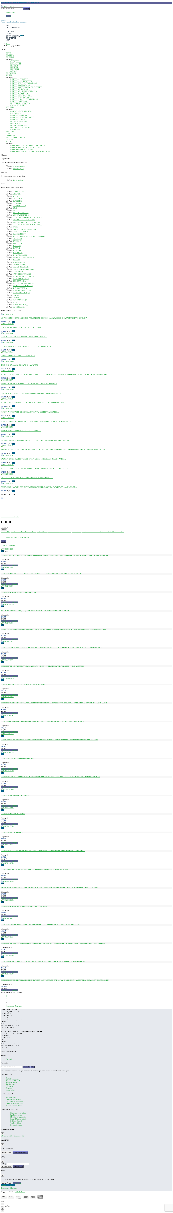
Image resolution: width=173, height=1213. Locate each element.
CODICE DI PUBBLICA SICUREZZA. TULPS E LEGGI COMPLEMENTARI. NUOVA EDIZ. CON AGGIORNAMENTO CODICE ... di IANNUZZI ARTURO (50, 777)
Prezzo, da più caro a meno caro (88, 532)
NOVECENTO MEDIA (22, 290)
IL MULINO (18, 253)
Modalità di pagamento (18, 1117)
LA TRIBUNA (19, 264)
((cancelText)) (6, 1152)
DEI (15, 208)
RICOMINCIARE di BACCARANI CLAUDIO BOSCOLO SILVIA (24, 337)
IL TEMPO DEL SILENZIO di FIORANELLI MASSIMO (21, 327)
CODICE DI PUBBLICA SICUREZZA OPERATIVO (17, 758)
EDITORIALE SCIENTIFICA (24, 220)
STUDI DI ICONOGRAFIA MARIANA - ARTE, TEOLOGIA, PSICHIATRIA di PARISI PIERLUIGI (35, 440)
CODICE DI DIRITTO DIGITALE (12, 832)
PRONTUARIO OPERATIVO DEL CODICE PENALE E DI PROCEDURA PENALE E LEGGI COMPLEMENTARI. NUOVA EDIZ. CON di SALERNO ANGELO (51, 888)
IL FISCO (17, 250)
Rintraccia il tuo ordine (18, 1113)
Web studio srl (20, 1192)
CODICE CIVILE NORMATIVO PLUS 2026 (15, 795)
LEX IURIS (18, 272)
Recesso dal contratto (8, 1185)
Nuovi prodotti (11, 1084)
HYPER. (16, 248)
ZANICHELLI (19, 307)
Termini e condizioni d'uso (14, 1103)
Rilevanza (28, 532)
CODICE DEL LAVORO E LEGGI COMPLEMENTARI (18, 592)
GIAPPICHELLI (19, 234)
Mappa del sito (10, 1090)
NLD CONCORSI (20, 288)
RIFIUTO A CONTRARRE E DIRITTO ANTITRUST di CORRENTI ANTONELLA (30, 412)
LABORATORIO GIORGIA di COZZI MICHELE (18, 356)
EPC (15, 227)
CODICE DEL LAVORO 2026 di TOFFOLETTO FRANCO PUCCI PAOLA (24, 906)
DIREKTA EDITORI (21, 215)
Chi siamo (9, 1078)
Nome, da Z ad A (49, 532)
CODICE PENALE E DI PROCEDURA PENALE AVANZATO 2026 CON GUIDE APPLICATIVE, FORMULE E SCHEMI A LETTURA (43, 961)
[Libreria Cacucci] (7, 6)
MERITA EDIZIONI (21, 279)
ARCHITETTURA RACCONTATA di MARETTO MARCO (21, 431)
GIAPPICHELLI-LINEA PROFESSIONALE (29, 236)
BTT (15, 196)
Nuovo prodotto (19, 180)
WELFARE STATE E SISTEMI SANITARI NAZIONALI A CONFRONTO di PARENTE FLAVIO (34, 468)
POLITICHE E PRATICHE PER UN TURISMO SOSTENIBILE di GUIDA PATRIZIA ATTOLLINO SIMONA (39, 487)
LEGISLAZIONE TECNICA (24, 269)
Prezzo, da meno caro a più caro (66, 532)
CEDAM (17, 203)
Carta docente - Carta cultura (15, 1101)
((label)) (3, 1164)
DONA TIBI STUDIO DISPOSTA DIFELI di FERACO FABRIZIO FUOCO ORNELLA (31, 393)
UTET (16, 302)
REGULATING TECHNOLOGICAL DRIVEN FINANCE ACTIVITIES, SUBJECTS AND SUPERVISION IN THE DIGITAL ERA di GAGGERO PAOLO (54, 374)
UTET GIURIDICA (20, 305)
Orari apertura (10, 517)
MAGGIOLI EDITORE (22, 274)
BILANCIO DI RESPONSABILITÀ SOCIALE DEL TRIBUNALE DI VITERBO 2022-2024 (32, 402)
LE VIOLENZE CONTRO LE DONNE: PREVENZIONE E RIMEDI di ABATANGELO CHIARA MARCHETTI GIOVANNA (44, 318)
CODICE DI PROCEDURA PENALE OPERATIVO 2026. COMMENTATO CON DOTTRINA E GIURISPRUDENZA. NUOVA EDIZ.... (43, 851)
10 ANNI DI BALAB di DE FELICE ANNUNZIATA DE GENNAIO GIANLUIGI (29, 384)
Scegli (4, 530)
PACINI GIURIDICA (21, 293)
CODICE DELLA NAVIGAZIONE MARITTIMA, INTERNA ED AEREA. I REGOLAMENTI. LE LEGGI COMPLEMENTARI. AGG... (43, 924)
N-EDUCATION (19, 281)
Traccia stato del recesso (9, 1188)
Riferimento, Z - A (118, 532)
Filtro (3, 541)
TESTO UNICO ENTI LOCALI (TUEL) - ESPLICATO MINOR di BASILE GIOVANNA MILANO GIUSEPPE (35, 611)
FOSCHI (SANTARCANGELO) (24, 229)
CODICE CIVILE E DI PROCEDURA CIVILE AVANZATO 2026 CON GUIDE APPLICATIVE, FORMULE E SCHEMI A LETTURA (42, 666)
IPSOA (16, 260)
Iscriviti (26, 1067)
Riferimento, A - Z (105, 532)
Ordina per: (5, 527)
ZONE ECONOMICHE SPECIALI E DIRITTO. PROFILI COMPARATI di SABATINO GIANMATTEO (36, 421)
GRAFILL (17, 243)
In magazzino (19, 166)
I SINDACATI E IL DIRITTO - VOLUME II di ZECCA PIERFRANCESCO (27, 346)
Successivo (14, 1006)
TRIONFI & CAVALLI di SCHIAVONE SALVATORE (19, 365)
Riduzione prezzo (11, 1082)
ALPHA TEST (18, 191)
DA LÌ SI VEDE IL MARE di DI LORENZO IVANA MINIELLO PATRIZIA (27, 478)
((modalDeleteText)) (20, 1152)
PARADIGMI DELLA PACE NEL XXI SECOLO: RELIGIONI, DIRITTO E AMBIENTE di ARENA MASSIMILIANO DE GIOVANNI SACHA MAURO (53, 449)
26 (6, 1004)
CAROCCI (17, 201)
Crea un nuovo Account (13, 1099)
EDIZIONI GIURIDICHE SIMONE (26, 222)
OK (32, 1067)
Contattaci (9, 1088)
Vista (2, 534)
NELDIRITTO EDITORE (23, 283)
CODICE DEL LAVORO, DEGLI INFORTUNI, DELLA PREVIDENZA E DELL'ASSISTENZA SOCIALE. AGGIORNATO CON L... (42, 574)
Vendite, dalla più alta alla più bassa (13, 532)
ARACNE (16, 194)
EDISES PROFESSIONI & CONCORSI (27, 217)
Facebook (9, 1059)
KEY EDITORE (19, 262)
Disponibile (18, 169)
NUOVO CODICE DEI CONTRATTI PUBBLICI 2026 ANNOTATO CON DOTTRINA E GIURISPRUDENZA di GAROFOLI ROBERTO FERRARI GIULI (49, 740)
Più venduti (9, 1086)
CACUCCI (17, 199)
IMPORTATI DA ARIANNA (23, 257)
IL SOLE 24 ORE (20, 255)
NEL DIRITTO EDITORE (23, 286)
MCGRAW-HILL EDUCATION (24, 276)
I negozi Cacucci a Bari (18, 1119)
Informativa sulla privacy (14, 1105)
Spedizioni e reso (16, 1115)
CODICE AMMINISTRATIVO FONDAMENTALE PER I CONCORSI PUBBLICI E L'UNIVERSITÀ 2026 (34, 869)
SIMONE (17, 297)
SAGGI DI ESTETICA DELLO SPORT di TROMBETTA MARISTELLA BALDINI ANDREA (33, 459)
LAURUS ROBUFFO (21, 267)
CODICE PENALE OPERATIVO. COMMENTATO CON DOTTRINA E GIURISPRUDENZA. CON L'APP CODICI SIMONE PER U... (43, 721)
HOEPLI (17, 246)
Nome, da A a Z (37, 532)
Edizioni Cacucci (16, 1121)
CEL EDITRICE (19, 206)
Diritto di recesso (16, 1125)
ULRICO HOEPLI (20, 300)
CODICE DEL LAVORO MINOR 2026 (13, 814)
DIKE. (16, 210)
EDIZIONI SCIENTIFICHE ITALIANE (27, 224)
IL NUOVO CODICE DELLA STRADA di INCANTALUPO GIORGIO (23, 684)
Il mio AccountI (11, 1097)
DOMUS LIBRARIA (13, 1080)
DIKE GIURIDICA (20, 213)
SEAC (16, 295)
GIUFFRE (17, 239)
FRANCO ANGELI (20, 232)
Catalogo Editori (15, 1123)
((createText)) (18, 1166)
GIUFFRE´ (17, 241)
